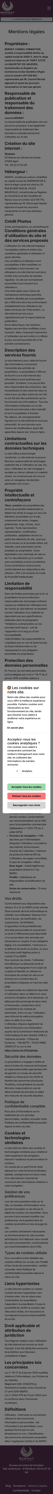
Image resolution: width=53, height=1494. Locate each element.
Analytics (27, 771)
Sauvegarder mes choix (26, 805)
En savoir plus (15, 727)
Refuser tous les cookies (26, 796)
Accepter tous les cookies (26, 786)
